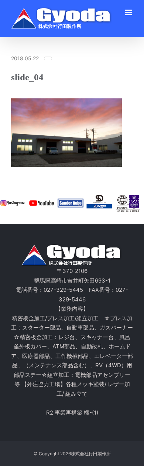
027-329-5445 (63, 289)
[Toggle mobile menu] (129, 12)
